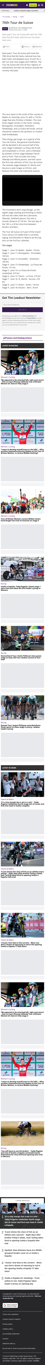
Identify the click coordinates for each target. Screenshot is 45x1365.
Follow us (27, 47)
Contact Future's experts (11, 1319)
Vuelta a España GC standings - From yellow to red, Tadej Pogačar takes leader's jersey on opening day (22, 1281)
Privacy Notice (31, 318)
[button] (42, 5)
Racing (15, 17)
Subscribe (33, 5)
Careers (5, 1339)
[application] (22, 189)
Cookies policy (8, 1329)
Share (7, 47)
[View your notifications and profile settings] (27, 5)
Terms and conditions (11, 1314)
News (5, 29)
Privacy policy (7, 1324)
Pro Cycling (6, 17)
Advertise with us (9, 1343)
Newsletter (38, 47)
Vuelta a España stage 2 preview (26, 11)
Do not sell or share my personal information (19, 1348)
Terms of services (28, 316)
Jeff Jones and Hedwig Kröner (21, 28)
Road (22, 17)
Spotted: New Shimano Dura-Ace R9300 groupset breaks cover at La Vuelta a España (23, 1253)
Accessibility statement (11, 1334)
